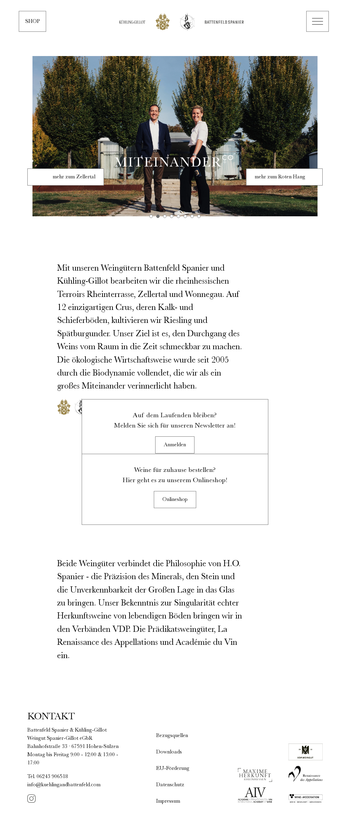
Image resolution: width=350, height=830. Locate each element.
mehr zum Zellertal (74, 177)
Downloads (169, 752)
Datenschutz (170, 785)
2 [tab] (157, 216)
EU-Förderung (172, 768)
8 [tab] (199, 216)
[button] (317, 21)
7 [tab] (192, 216)
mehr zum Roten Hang (280, 177)
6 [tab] (185, 216)
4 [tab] (171, 216)
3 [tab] (164, 216)
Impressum (168, 801)
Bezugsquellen (172, 735)
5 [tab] (178, 216)
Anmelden (175, 445)
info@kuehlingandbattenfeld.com (63, 785)
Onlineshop (175, 499)
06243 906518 (52, 776)
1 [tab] (151, 216)
